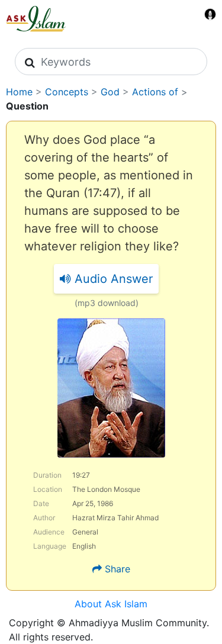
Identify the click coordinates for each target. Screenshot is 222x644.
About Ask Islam (111, 604)
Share (117, 569)
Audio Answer (112, 279)
